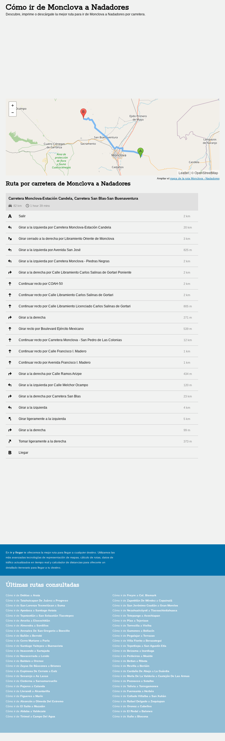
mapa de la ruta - (195, 178)
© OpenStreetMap (204, 172)
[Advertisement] (52, 59)
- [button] (12, 112)
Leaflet (184, 172)
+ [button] (12, 105)
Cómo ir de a (23, 595)
